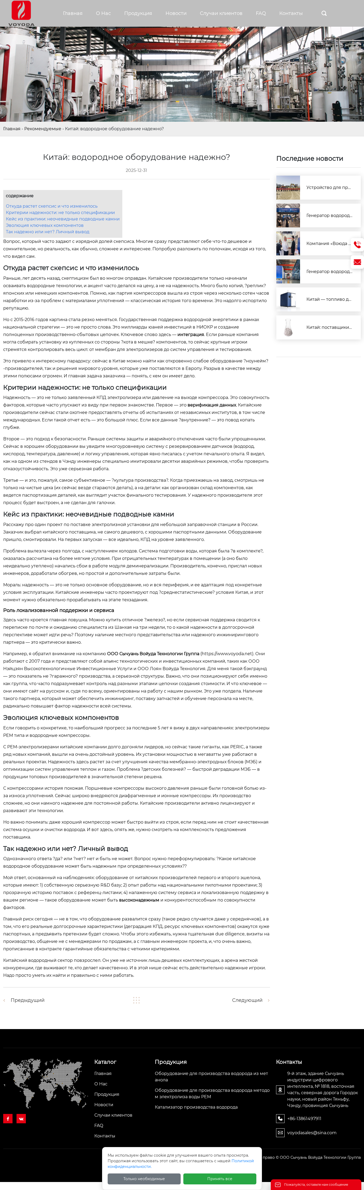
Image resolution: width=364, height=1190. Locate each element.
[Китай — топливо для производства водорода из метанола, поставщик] (288, 299)
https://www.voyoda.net (227, 653)
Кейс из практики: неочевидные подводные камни (63, 219)
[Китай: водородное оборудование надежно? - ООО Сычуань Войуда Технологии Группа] (21, 12)
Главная (12, 128)
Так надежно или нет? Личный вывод (47, 231)
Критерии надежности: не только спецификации (60, 212)
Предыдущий (28, 1000)
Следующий (247, 1000)
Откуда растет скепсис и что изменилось (52, 206)
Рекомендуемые (42, 128)
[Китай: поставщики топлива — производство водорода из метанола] (288, 327)
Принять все (219, 1178)
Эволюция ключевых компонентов (45, 225)
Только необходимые (144, 1178)
